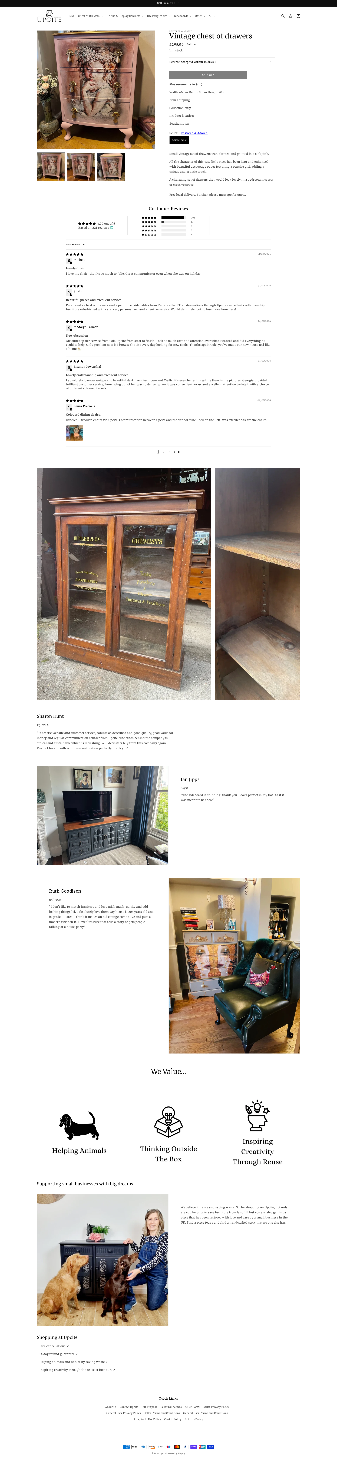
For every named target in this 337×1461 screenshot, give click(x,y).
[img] (74, 254)
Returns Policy (194, 1419)
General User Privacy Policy (123, 1413)
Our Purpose (149, 1407)
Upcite (163, 1453)
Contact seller (179, 140)
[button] (90, 16)
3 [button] (169, 452)
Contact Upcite (129, 1407)
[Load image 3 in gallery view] (111, 167)
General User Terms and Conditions (205, 1413)
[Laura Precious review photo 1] (74, 433)
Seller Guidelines (171, 1407)
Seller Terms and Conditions (162, 1413)
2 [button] (164, 452)
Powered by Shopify (175, 1453)
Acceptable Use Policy (147, 1419)
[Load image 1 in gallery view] (51, 167)
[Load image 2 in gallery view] (81, 167)
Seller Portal (192, 1407)
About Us (111, 1407)
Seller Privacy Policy (216, 1407)
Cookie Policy (172, 1419)
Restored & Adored (194, 133)
